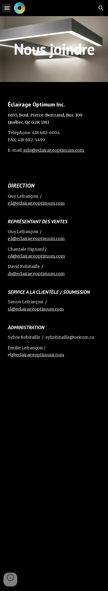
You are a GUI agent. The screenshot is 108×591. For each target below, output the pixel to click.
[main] (54, 49)
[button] (7, 8)
